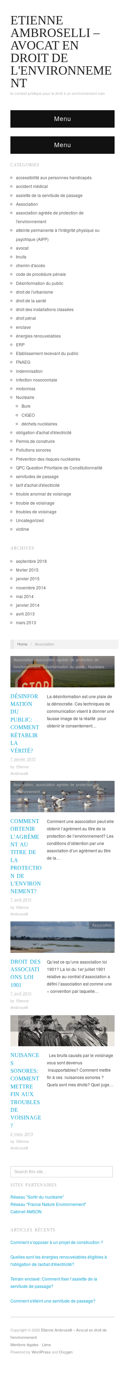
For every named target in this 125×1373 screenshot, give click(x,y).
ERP (20, 344)
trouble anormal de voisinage (43, 494)
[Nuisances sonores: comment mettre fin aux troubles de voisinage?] (62, 1032)
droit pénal (26, 318)
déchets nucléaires (39, 424)
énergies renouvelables (38, 336)
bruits (21, 256)
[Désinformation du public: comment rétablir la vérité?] (62, 674)
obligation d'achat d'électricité (44, 432)
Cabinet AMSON (26, 1211)
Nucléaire (25, 397)
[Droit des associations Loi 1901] (62, 939)
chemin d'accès (30, 265)
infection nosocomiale (36, 380)
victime (22, 529)
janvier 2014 (28, 605)
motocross (25, 388)
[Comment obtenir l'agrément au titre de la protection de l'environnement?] (62, 798)
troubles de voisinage (36, 511)
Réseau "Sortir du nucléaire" (37, 1197)
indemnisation (29, 371)
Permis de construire (35, 441)
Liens (46, 1344)
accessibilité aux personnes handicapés (54, 177)
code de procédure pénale (41, 274)
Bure (26, 406)
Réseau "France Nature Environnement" (48, 1204)
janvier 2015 (28, 578)
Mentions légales (24, 1344)
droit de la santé (31, 300)
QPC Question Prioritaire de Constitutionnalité (59, 467)
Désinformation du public (39, 283)
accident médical (32, 186)
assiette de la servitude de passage (49, 195)
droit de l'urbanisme (34, 292)
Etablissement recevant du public (47, 353)
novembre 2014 (31, 587)
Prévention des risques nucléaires (48, 459)
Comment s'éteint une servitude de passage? (52, 1301)
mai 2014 (25, 596)
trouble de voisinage (35, 503)
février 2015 (27, 570)
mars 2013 (26, 622)
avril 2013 (25, 614)
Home (22, 644)
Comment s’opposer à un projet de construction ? (56, 1242)
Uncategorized (30, 520)
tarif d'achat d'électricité (38, 485)
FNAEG (23, 362)
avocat (22, 248)
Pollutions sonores (33, 450)
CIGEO (28, 415)
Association (27, 204)
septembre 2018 (31, 561)
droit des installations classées (45, 309)
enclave (23, 327)
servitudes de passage (37, 476)
